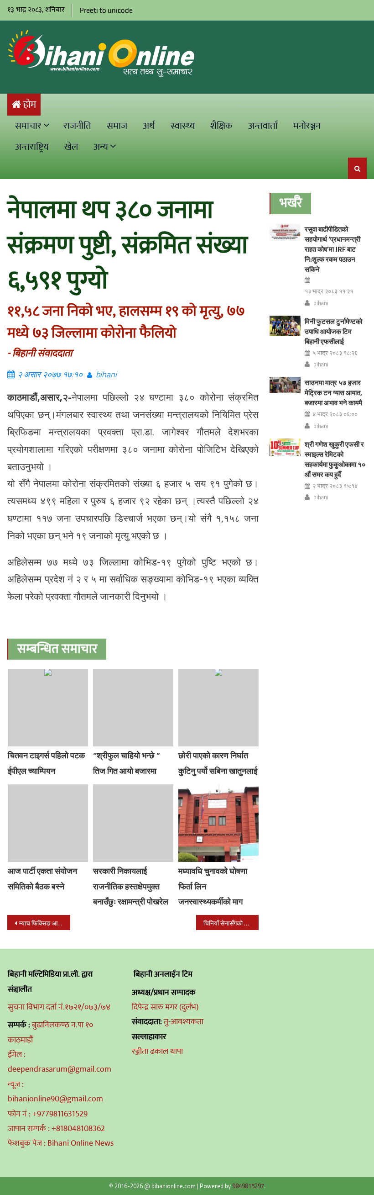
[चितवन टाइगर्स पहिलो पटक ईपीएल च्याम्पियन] (48, 707)
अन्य (101, 147)
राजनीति (77, 126)
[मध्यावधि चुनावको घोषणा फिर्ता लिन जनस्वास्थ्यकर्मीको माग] (218, 823)
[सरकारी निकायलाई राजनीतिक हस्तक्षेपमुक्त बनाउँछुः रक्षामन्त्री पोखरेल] (133, 823)
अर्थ (149, 126)
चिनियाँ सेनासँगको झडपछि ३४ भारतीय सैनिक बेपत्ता (231, 923)
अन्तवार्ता (263, 126)
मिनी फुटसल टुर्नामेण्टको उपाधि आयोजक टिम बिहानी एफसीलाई (333, 331)
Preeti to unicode (106, 10)
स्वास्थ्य (183, 126)
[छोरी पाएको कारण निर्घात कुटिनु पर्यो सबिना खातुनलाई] (218, 707)
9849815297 (248, 1185)
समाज (117, 126)
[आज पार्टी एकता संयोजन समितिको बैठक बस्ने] (48, 823)
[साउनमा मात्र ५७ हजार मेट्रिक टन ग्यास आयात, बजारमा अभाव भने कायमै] (285, 385)
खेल (71, 147)
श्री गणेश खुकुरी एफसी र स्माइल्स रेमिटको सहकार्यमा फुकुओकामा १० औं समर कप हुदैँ (335, 459)
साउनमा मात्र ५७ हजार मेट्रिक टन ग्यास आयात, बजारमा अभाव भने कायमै (333, 392)
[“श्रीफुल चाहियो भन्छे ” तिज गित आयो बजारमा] (133, 707)
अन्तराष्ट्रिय (32, 147)
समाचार (28, 126)
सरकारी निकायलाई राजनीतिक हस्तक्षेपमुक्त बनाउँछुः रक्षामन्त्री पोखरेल (130, 886)
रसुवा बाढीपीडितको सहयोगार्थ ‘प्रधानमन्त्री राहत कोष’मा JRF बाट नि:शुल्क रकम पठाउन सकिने (332, 249)
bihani (106, 374)
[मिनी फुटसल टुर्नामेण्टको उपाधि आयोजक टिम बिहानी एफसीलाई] (285, 326)
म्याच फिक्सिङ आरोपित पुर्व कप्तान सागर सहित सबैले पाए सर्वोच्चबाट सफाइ (44, 923)
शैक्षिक (221, 126)
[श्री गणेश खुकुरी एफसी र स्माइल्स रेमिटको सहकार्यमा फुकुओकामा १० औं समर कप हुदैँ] (285, 447)
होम (29, 104)
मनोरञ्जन (307, 126)
